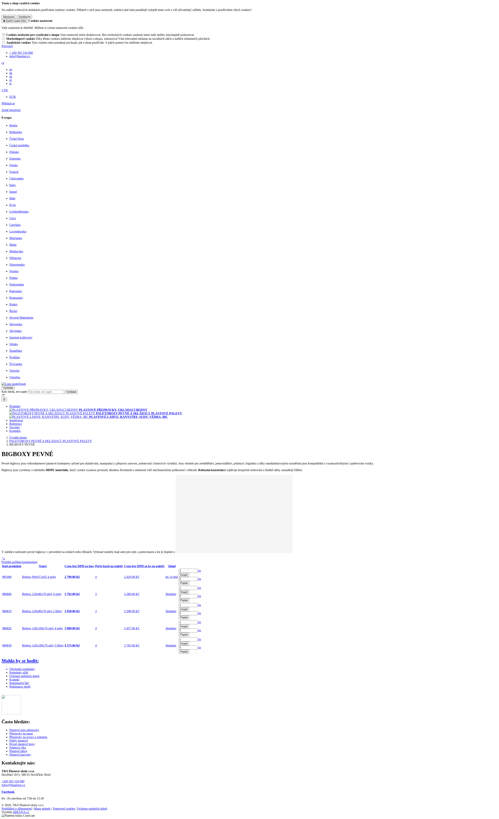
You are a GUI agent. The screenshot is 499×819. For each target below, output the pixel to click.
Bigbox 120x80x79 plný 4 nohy (42, 594)
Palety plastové (18, 740)
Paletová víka (17, 747)
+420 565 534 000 (13, 781)
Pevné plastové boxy (22, 744)
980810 (7, 611)
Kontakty (15, 430)
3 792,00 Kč (131, 645)
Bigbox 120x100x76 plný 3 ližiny (43, 645)
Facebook (8, 791)
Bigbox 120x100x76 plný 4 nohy (42, 628)
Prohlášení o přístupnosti (17, 808)
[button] (3, 63)
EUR (12, 96)
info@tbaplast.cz (13, 785)
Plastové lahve (18, 751)
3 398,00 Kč (131, 611)
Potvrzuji (7, 46)
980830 (7, 645)
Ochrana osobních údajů (24, 676)
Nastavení (9, 16)
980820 (7, 628)
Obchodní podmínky (22, 669)
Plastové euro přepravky (24, 730)
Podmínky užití (18, 672)
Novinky (14, 427)
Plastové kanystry (20, 754)
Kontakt (14, 679)
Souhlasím (25, 16)
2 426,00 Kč (131, 576)
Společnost (16, 420)
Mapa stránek (42, 808)
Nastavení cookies (64, 808)
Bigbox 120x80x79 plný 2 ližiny (42, 611)
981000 (7, 576)
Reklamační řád (19, 683)
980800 (7, 594)
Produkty (15, 406)
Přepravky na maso (21, 733)
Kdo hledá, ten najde (14, 391)
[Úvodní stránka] (14, 384)
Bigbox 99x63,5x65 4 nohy (39, 576)
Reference (15, 423)
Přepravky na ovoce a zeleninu (28, 737)
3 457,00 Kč (131, 628)
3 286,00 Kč (131, 594)
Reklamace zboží (19, 686)
